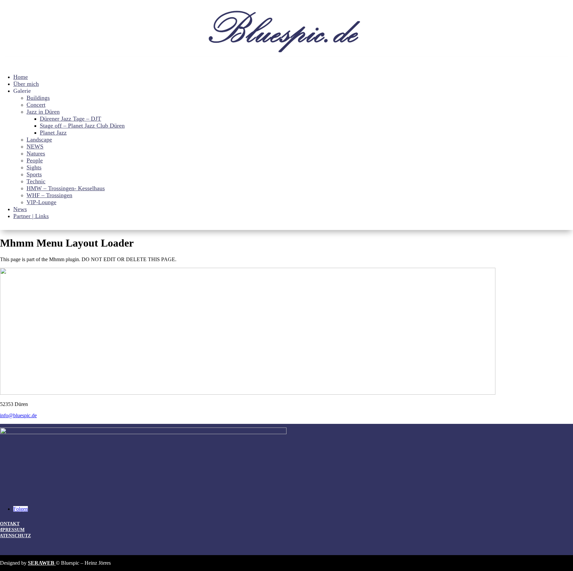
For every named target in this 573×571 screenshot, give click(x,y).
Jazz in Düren (43, 111)
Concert (36, 104)
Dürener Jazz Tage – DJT (70, 118)
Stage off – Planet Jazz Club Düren (82, 125)
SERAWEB (42, 563)
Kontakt (10, 523)
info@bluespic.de (18, 415)
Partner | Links (31, 216)
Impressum (12, 529)
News (20, 209)
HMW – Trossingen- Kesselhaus (66, 188)
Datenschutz (15, 535)
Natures (36, 153)
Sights (34, 167)
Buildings (38, 97)
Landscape (39, 139)
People (35, 160)
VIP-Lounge (41, 202)
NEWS (35, 146)
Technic (36, 181)
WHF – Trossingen (49, 195)
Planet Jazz (53, 132)
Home (20, 77)
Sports (34, 174)
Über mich (26, 84)
